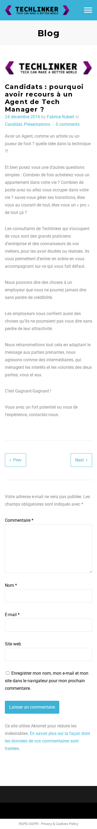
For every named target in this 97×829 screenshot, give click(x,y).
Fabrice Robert (60, 116)
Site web (13, 643)
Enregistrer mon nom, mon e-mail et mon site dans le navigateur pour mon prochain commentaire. (46, 681)
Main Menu (88, 10)
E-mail (12, 614)
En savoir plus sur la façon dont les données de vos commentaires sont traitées (47, 741)
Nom (11, 585)
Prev (17, 460)
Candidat (13, 124)
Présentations (37, 124)
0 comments (67, 124)
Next (79, 460)
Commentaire (19, 520)
